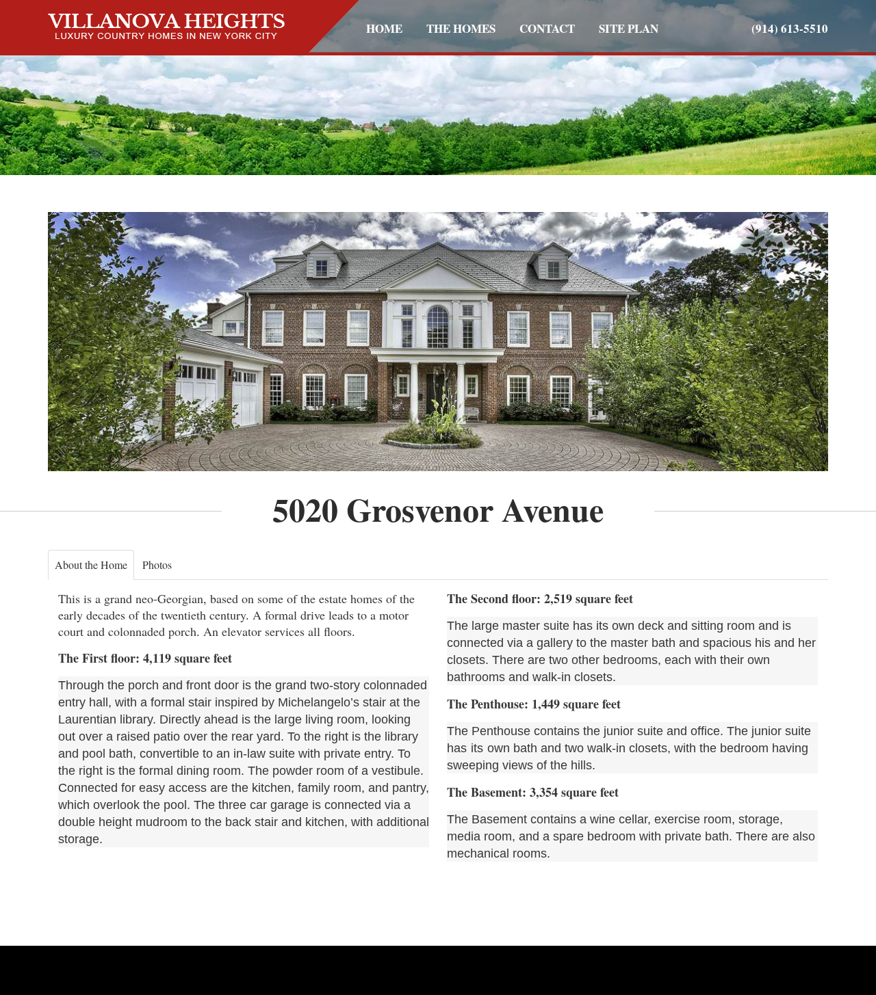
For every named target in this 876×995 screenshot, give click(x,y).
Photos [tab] (157, 564)
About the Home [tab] (91, 564)
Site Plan (628, 28)
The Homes (460, 28)
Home (384, 28)
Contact (547, 28)
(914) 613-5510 (789, 28)
